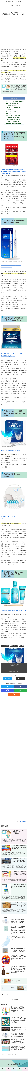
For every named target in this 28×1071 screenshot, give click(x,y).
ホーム (7, 1066)
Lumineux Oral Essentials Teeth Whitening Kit (13, 610)
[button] (25, 497)
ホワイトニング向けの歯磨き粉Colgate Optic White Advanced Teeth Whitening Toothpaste (14, 103)
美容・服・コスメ (14, 645)
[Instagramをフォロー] (7, 690)
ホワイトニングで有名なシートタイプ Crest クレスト (15, 112)
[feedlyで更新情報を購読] (20, 690)
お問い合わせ (20, 1066)
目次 (12, 98)
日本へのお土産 (6, 645)
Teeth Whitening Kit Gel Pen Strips (10, 450)
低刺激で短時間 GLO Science (13, 119)
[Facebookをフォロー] (20, 686)
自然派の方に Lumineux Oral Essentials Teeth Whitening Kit (13, 122)
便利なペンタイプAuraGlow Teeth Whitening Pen (13, 108)
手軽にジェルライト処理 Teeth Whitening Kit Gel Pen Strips (13, 116)
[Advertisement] (14, 30)
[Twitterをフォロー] (7, 686)
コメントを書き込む (14, 999)
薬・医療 (22, 645)
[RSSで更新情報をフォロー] (14, 694)
